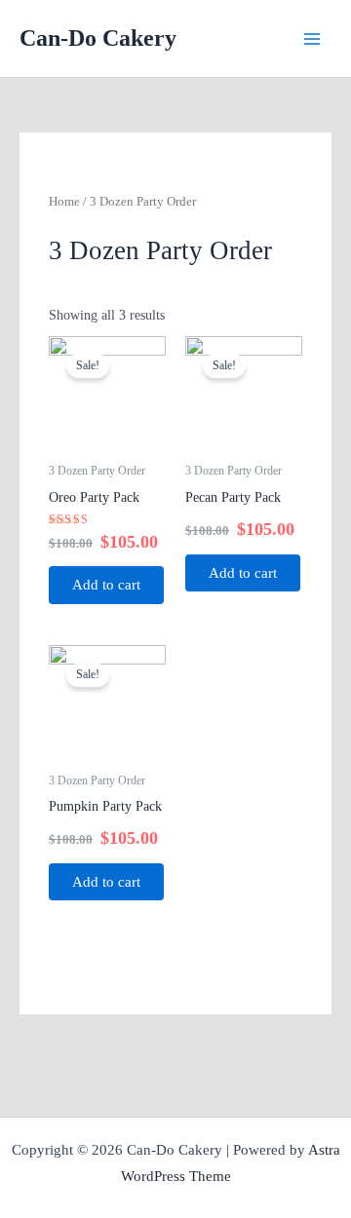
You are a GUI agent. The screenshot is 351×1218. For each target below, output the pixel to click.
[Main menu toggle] (312, 38)
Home (64, 202)
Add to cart (106, 584)
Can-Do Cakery (98, 38)
